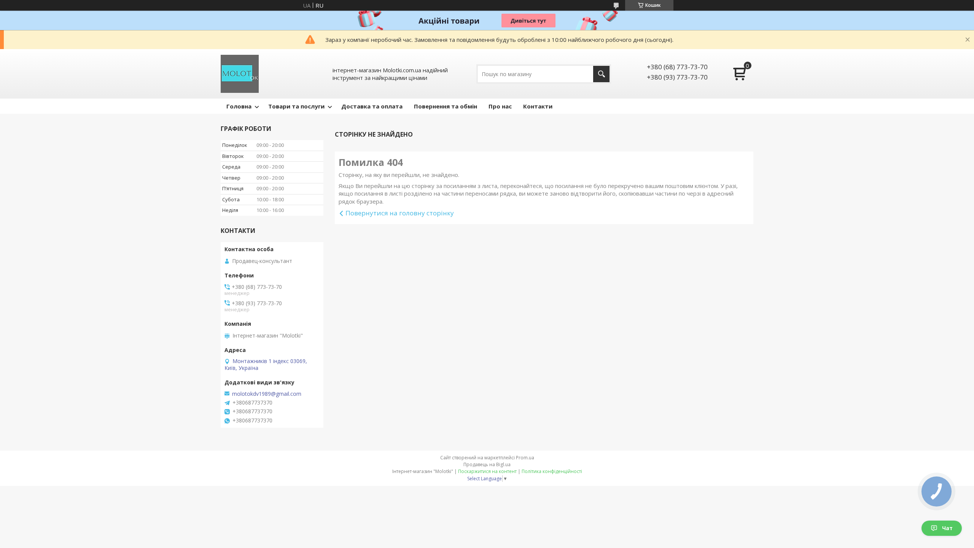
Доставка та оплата (372, 106)
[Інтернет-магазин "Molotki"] (240, 74)
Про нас (500, 106)
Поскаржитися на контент (487, 471)
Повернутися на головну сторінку (399, 213)
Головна (238, 106)
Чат (947, 528)
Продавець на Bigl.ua (487, 464)
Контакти (537, 106)
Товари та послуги (296, 106)
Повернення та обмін (445, 106)
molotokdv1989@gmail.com (266, 393)
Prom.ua (525, 457)
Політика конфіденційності (552, 471)
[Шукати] (601, 74)
